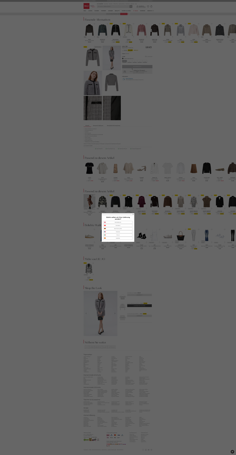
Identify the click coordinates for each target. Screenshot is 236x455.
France (118, 231)
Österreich (118, 222)
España (118, 238)
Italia (118, 234)
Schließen (133, 214)
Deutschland (118, 228)
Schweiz (118, 225)
